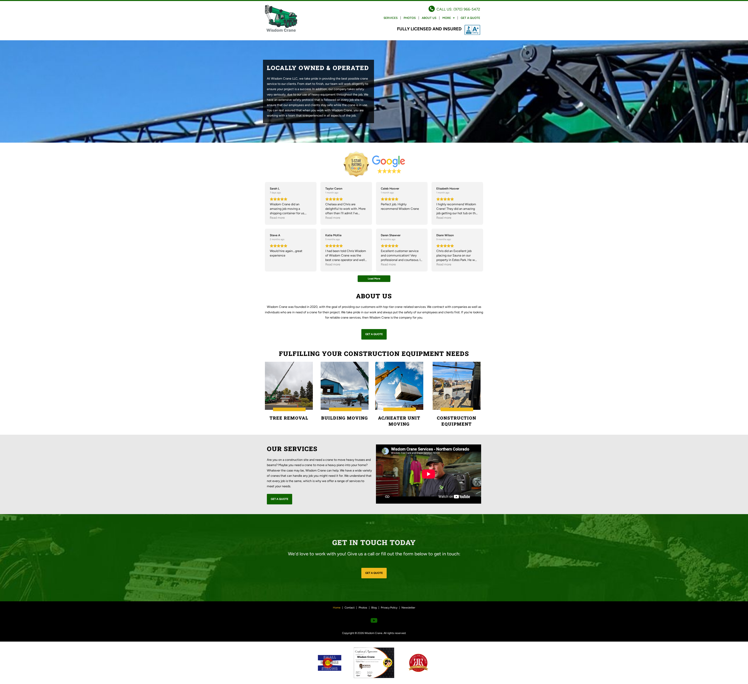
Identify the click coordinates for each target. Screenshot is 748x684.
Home (336, 607)
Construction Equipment (456, 421)
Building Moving (344, 418)
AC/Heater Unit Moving (399, 421)
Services (391, 18)
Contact (350, 607)
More (446, 18)
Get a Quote (470, 18)
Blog (374, 607)
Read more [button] (277, 218)
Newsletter (408, 607)
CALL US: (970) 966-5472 (458, 9)
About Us (429, 18)
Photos (410, 18)
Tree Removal (289, 418)
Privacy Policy (389, 607)
